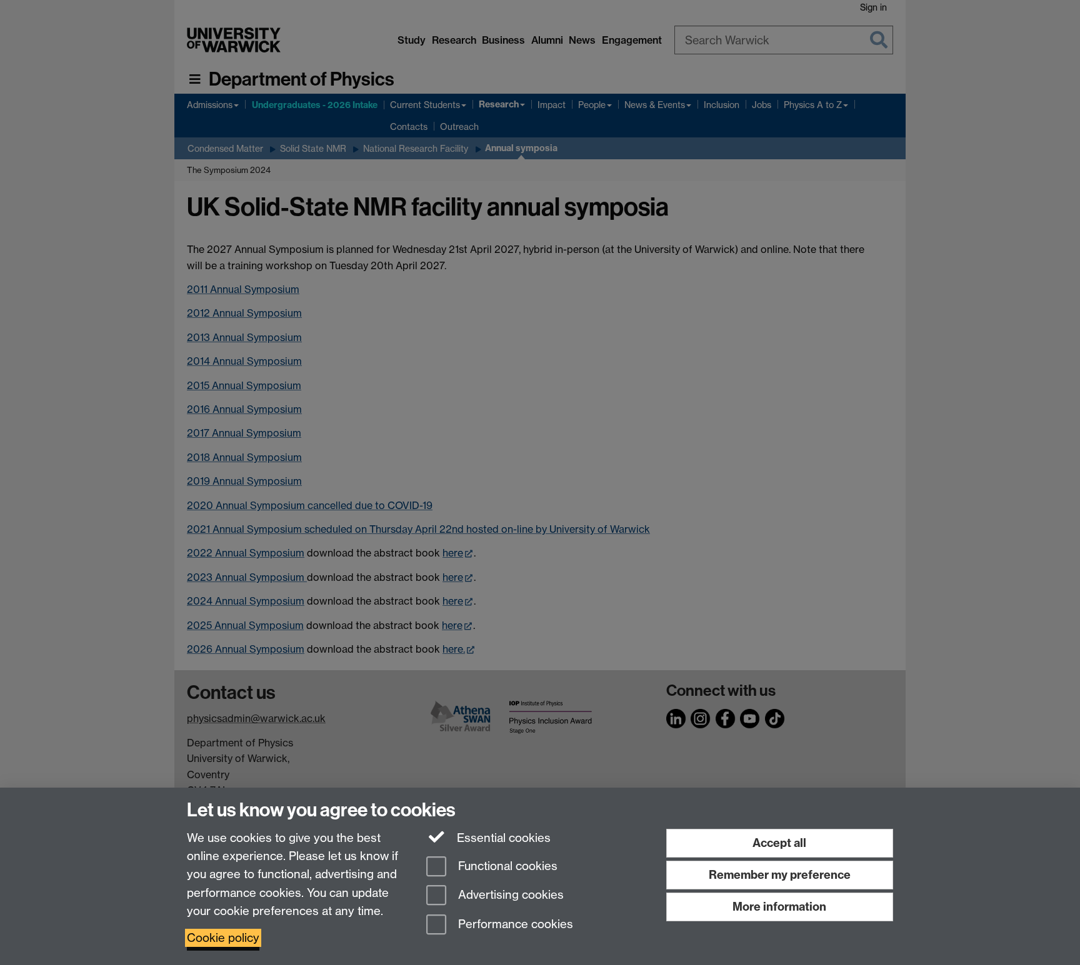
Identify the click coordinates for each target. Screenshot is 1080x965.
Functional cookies (506, 866)
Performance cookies (514, 925)
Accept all (779, 843)
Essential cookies (502, 838)
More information (779, 906)
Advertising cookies (509, 895)
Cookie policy (223, 938)
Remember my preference (780, 875)
